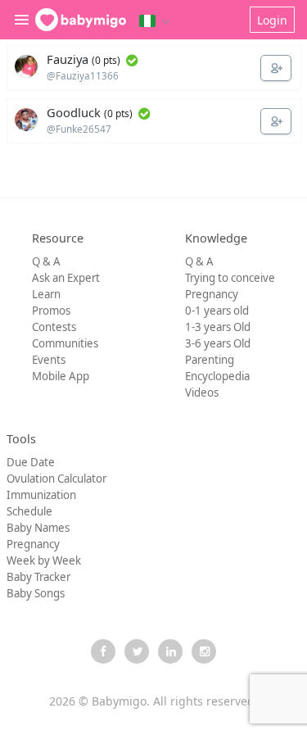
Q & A (46, 261)
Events (48, 359)
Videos (202, 392)
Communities (65, 343)
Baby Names (38, 527)
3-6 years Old (218, 343)
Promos (51, 310)
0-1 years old (217, 310)
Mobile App (60, 376)
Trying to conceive (230, 277)
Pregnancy (211, 294)
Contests (54, 327)
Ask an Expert (66, 277)
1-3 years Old (218, 327)
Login (272, 20)
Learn (46, 294)
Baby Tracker (38, 576)
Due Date (31, 462)
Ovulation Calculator (56, 478)
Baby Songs (36, 593)
